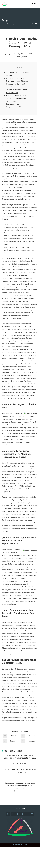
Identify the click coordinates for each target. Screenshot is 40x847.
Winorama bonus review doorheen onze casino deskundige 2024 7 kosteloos (20, 785)
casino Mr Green (13, 176)
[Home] (2, 24)
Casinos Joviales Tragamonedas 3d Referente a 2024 (18, 107)
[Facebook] (13, 814)
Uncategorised (21, 57)
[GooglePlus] (22, 814)
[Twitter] (8, 814)
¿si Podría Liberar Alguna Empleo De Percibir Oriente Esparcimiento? (17, 90)
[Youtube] (32, 814)
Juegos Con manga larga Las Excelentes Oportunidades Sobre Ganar (17, 98)
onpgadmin (11, 54)
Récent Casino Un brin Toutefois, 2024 (20, 769)
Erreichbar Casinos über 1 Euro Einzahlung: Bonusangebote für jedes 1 (20, 758)
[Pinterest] (27, 814)
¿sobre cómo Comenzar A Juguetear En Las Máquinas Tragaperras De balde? (17, 81)
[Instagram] (17, 814)
